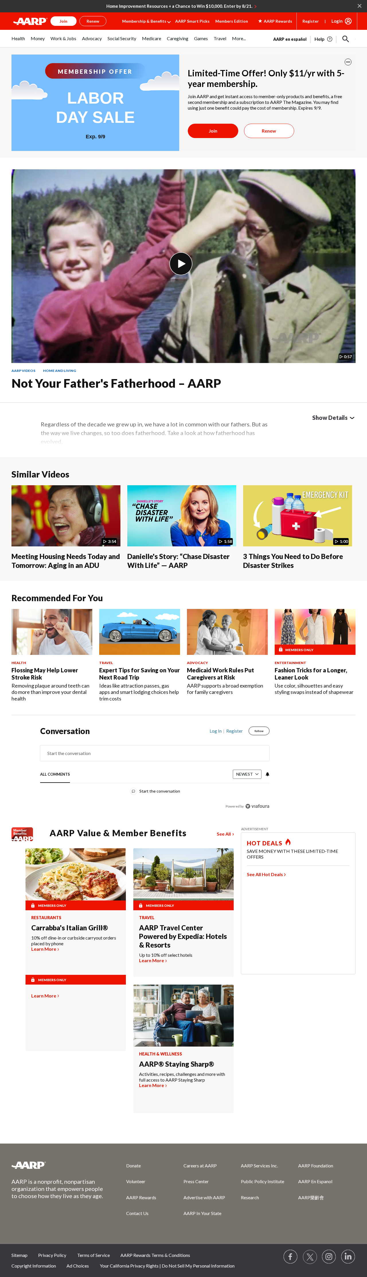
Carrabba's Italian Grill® (69, 927)
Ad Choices (78, 1265)
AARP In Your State (202, 1213)
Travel (147, 917)
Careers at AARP (200, 1165)
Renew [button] (93, 21)
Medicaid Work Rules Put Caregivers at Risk (220, 674)
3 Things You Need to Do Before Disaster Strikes (293, 560)
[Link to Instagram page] (329, 1257)
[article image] (324, 39)
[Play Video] (180, 263)
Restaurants (46, 917)
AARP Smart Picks (192, 21)
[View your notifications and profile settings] (267, 774)
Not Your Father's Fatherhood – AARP (116, 383)
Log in (216, 730)
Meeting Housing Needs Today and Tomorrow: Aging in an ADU (65, 560)
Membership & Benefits (144, 21)
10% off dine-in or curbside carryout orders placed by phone (73, 940)
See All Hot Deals (265, 874)
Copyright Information (33, 1265)
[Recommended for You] (51, 632)
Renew (269, 130)
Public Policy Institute (262, 1181)
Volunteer (135, 1181)
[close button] (348, 62)
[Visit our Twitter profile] (310, 1257)
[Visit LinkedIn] (348, 1257)
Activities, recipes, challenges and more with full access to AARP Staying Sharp (182, 1076)
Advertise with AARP (204, 1197)
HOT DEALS (264, 843)
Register (310, 21)
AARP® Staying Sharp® (176, 1064)
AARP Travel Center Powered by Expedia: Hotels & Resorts (183, 936)
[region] (155, 770)
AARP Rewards (141, 1197)
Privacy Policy (52, 1255)
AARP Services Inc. (259, 1165)
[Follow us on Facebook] (291, 1257)
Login (337, 21)
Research (250, 1197)
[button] (346, 39)
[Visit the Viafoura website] (257, 806)
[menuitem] (18, 41)
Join (213, 130)
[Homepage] (30, 21)
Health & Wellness (160, 1054)
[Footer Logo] (57, 1165)
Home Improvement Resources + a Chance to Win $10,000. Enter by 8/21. (179, 6)
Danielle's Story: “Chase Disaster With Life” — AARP (178, 560)
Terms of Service (93, 1255)
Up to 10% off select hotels (165, 955)
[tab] (55, 774)
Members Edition (231, 21)
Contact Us (137, 1213)
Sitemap (19, 1255)
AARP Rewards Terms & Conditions (155, 1255)
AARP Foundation (315, 1165)
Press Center (196, 1181)
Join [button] (63, 21)
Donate (133, 1165)
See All (224, 834)
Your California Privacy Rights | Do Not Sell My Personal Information (167, 1265)
